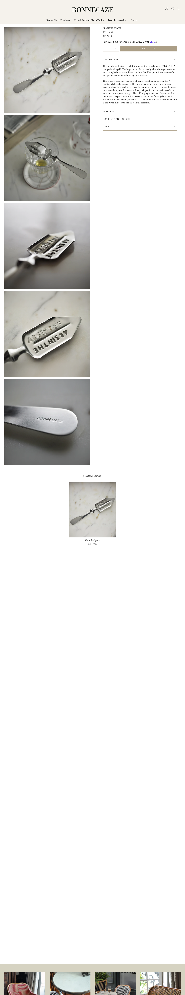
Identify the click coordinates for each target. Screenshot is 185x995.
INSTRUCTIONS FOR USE (116, 119)
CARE (106, 126)
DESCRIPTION (110, 59)
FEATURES (108, 111)
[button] (173, 8)
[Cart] (179, 8)
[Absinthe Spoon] (92, 509)
